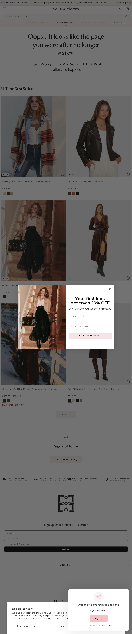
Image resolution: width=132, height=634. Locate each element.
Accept (64, 626)
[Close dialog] (110, 289)
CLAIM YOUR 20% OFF (90, 336)
